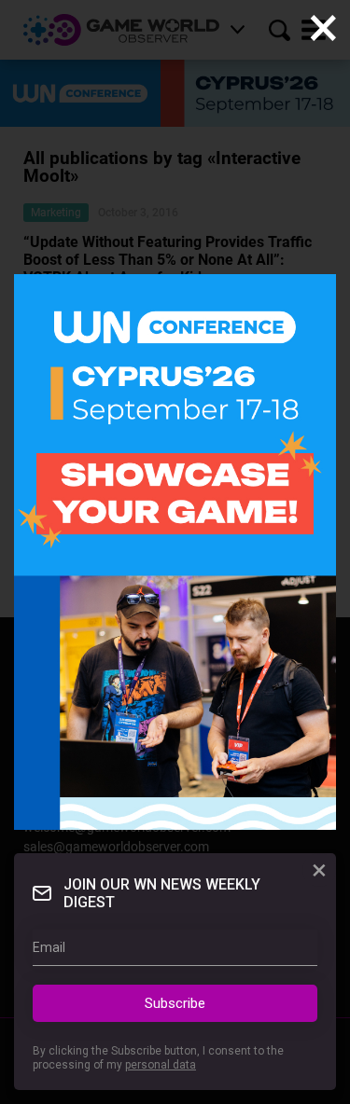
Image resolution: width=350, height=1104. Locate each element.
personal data (160, 1064)
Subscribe (175, 1003)
